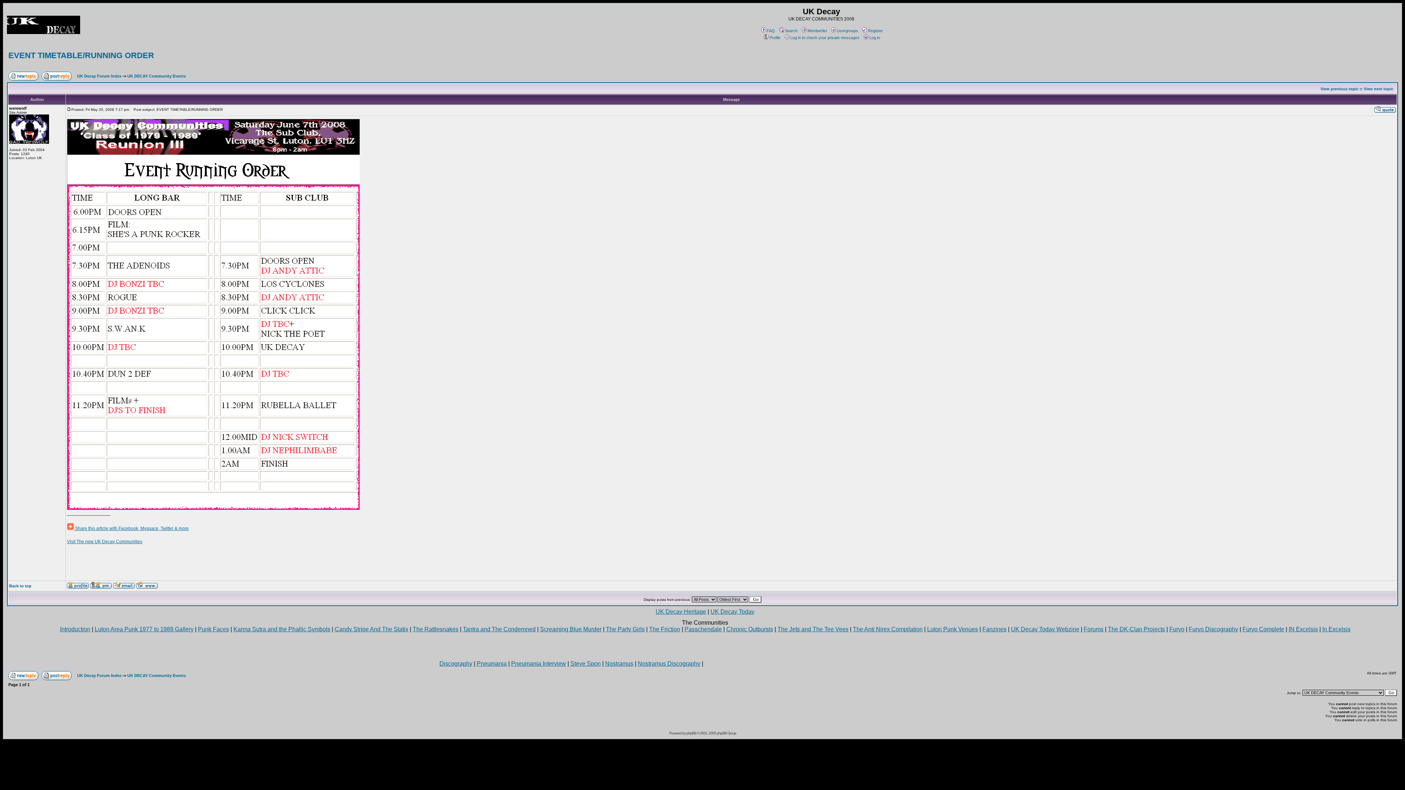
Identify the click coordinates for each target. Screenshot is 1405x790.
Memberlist (817, 31)
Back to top (20, 586)
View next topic (1378, 89)
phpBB (691, 733)
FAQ (771, 31)
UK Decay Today (732, 612)
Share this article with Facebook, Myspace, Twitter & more (131, 528)
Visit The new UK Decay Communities (104, 541)
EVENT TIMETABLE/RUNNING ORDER (81, 55)
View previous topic (1339, 89)
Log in (874, 37)
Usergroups (847, 31)
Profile (774, 37)
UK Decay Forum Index (99, 76)
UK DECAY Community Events (156, 76)
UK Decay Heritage (681, 612)
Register (875, 31)
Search (791, 31)
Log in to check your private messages (824, 37)
